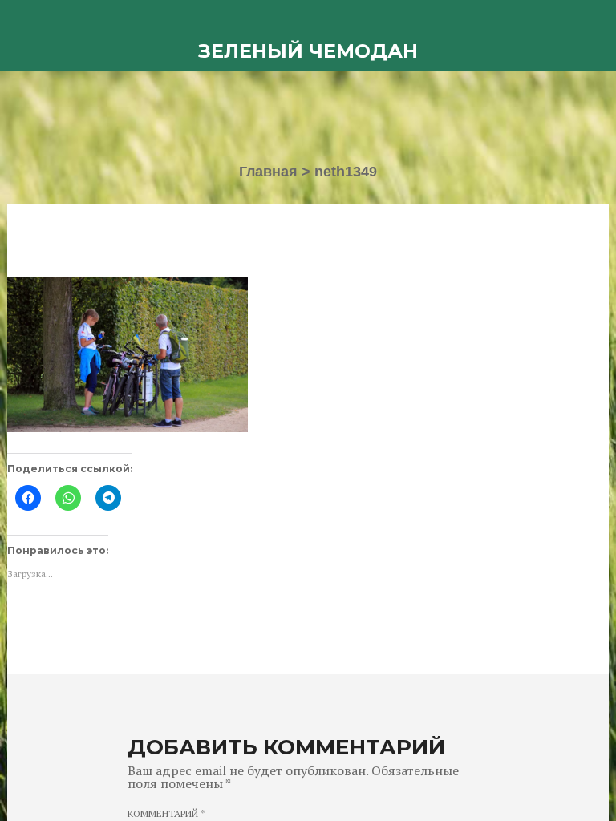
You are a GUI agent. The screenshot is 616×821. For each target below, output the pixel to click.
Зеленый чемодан (308, 51)
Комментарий (166, 814)
